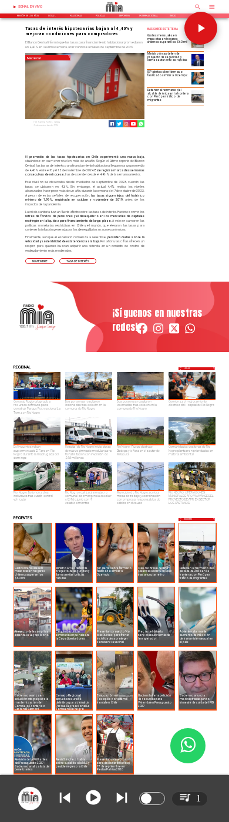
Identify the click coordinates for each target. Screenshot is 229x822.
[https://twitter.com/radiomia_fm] (174, 333)
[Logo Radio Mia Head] (114, 13)
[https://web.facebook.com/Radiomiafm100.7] (142, 333)
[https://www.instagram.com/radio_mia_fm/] (126, 123)
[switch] (152, 798)
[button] (40, 261)
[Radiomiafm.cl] (197, 10)
